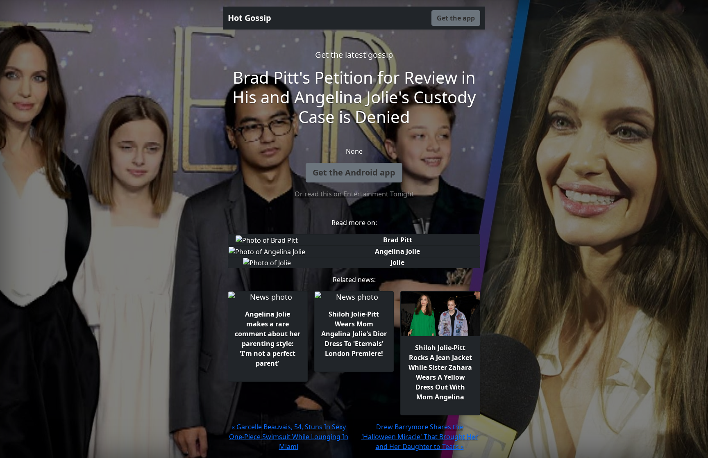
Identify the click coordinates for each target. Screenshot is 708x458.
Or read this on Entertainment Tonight (354, 193)
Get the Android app (354, 172)
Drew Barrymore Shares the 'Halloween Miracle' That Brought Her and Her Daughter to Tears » (419, 436)
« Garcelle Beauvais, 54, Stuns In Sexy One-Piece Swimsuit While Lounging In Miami (288, 436)
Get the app (456, 18)
